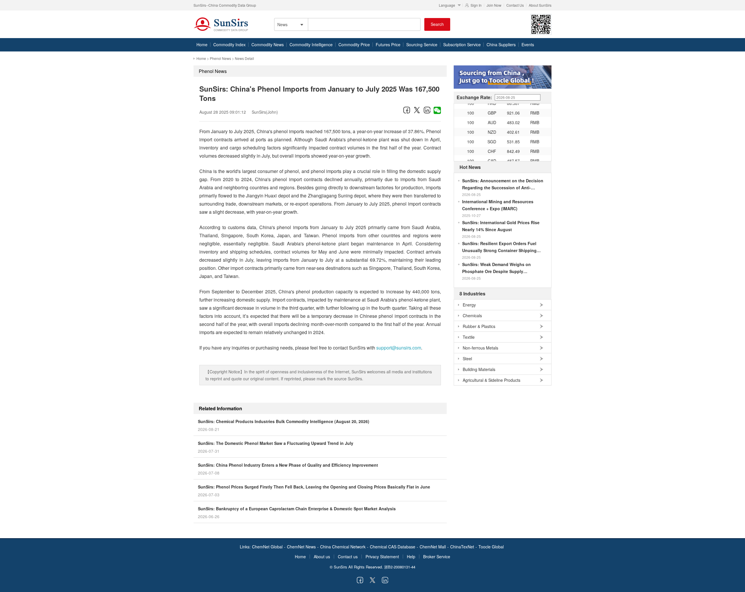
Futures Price (388, 44)
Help (411, 556)
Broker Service (436, 556)
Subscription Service (462, 44)
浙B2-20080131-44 (399, 567)
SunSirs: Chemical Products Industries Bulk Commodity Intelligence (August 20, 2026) (283, 421)
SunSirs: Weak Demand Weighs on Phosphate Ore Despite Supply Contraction (496, 268)
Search (437, 24)
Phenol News (220, 58)
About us (322, 556)
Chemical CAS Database (392, 547)
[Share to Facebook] (406, 110)
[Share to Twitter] (417, 110)
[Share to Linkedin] (427, 110)
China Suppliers (501, 44)
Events (528, 44)
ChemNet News (301, 547)
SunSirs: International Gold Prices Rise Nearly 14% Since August (501, 226)
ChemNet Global (267, 547)
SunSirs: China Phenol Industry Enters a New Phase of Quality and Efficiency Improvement (288, 465)
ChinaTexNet (462, 547)
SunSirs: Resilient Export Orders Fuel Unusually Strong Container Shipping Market (499, 247)
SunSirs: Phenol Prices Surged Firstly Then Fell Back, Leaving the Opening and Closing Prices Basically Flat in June (314, 487)
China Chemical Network (343, 547)
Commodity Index (229, 44)
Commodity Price (354, 44)
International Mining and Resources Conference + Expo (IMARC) (497, 205)
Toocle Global (491, 547)
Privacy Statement (382, 556)
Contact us (348, 556)
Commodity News (267, 44)
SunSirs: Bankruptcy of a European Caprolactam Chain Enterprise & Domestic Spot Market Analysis (297, 508)
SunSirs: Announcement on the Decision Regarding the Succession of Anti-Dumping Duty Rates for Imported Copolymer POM (502, 184)
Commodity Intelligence (311, 44)
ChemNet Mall (433, 547)
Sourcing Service (421, 44)
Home (201, 44)
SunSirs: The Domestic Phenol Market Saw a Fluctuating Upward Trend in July (275, 443)
